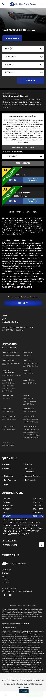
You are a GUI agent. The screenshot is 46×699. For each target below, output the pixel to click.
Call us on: (17, 287)
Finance (7, 469)
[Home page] (23, 4)
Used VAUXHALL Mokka (31, 437)
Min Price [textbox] (9, 64)
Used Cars (10, 93)
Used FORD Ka (7, 391)
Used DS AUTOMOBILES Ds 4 (11, 375)
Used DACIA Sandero (30, 363)
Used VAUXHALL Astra (30, 432)
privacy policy (32, 605)
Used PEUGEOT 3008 (9, 419)
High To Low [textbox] (11, 156)
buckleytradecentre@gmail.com (18, 591)
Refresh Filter (23, 163)
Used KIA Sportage (29, 401)
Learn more (23, 687)
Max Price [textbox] (9, 72)
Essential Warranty (32, 476)
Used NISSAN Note (29, 411)
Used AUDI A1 (27, 355)
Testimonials (30, 480)
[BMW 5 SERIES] (23, 169)
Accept (24, 691)
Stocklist (28, 464)
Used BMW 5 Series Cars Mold (12, 330)
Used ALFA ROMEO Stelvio (11, 355)
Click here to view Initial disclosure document (15, 623)
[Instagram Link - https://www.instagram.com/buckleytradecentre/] (10, 595)
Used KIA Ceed (28, 398)
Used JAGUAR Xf (7, 398)
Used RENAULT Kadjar (30, 422)
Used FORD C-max (8, 383)
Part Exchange (10, 480)
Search (30, 81)
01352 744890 (10, 588)
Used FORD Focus (8, 385)
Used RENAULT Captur (30, 419)
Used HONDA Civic (29, 383)
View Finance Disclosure (23, 147)
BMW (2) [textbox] (9, 49)
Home (4, 93)
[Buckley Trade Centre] (14, 565)
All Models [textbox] (10, 57)
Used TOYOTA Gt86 (8, 429)
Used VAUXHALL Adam (31, 429)
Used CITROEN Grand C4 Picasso (10, 364)
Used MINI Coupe (8, 411)
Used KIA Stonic (28, 404)
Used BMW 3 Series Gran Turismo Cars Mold (17, 327)
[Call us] (3, 4)
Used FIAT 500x (28, 373)
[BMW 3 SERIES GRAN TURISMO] (23, 189)
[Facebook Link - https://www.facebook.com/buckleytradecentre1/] (4, 595)
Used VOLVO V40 (8, 445)
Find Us (7, 484)
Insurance (8, 476)
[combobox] (23, 49)
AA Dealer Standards (29, 470)
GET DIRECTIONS (9, 541)
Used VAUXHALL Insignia (31, 435)
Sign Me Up (23, 303)
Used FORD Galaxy (8, 388)
